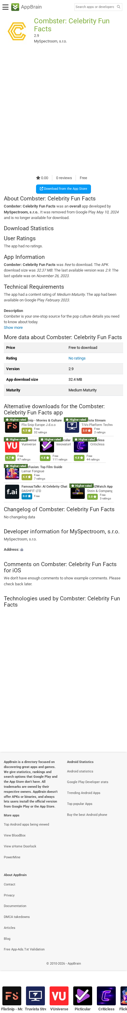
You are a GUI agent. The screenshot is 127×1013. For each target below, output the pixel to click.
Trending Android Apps (83, 793)
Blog (7, 939)
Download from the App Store (65, 189)
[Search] (118, 7)
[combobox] (95, 7)
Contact (9, 884)
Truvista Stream (94, 421)
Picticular (63, 440)
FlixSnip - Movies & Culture (42, 421)
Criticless (97, 440)
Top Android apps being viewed (26, 824)
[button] (63, 550)
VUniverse (29, 440)
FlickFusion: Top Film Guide (42, 467)
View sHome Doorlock (20, 846)
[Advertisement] (63, 110)
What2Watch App (100, 486)
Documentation (15, 906)
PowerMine (12, 857)
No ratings (77, 358)
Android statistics (80, 771)
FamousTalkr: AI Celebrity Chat (44, 486)
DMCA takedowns (17, 917)
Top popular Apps (79, 804)
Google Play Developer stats (87, 782)
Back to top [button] (115, 970)
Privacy (9, 895)
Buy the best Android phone (87, 815)
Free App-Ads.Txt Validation (24, 949)
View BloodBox (14, 835)
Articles (9, 928)
